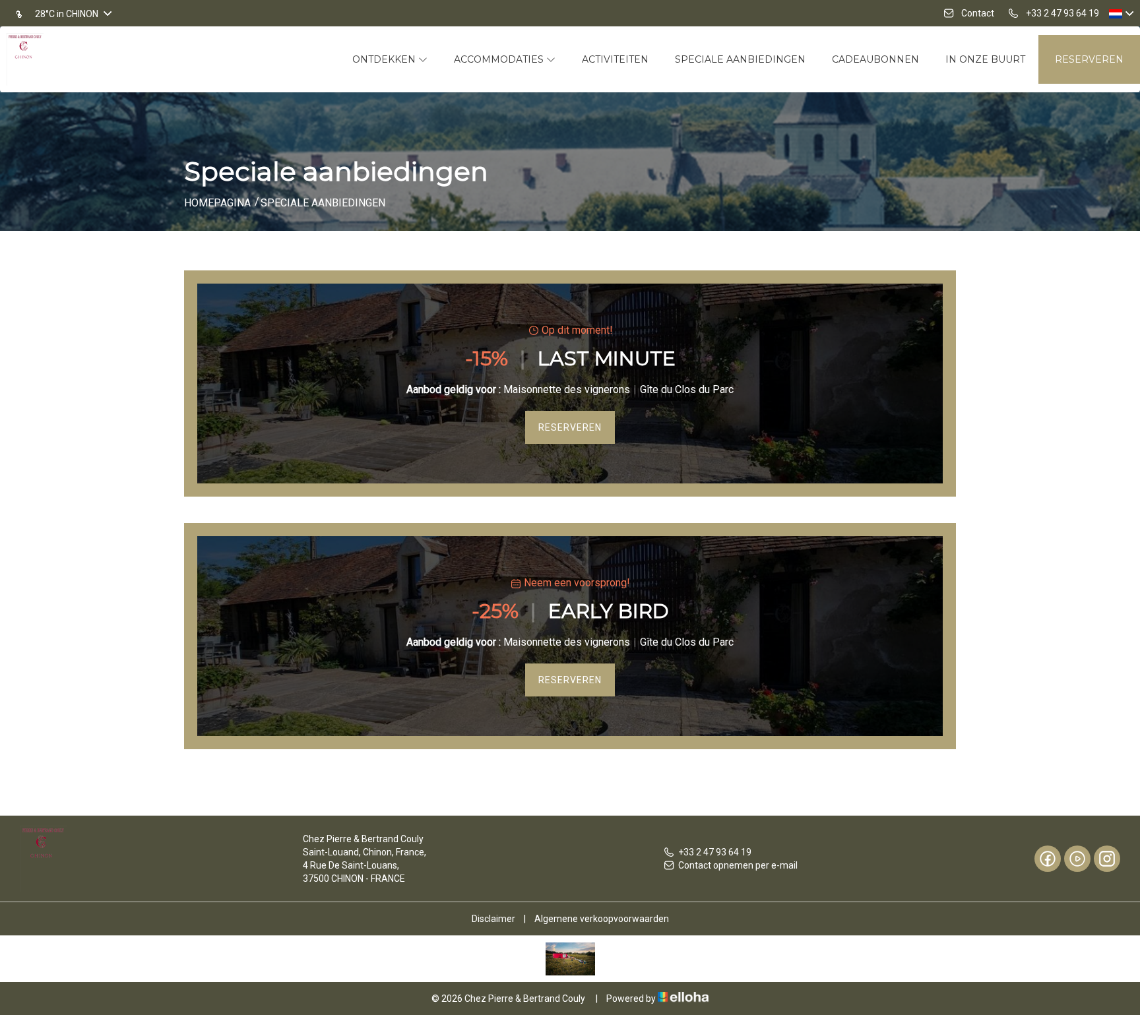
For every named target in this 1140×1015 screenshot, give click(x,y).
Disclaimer (493, 918)
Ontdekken (385, 59)
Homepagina (217, 203)
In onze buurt (985, 59)
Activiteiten (615, 59)
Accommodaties (500, 59)
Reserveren (1089, 59)
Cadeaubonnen (875, 59)
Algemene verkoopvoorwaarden (601, 918)
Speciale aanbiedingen (740, 59)
